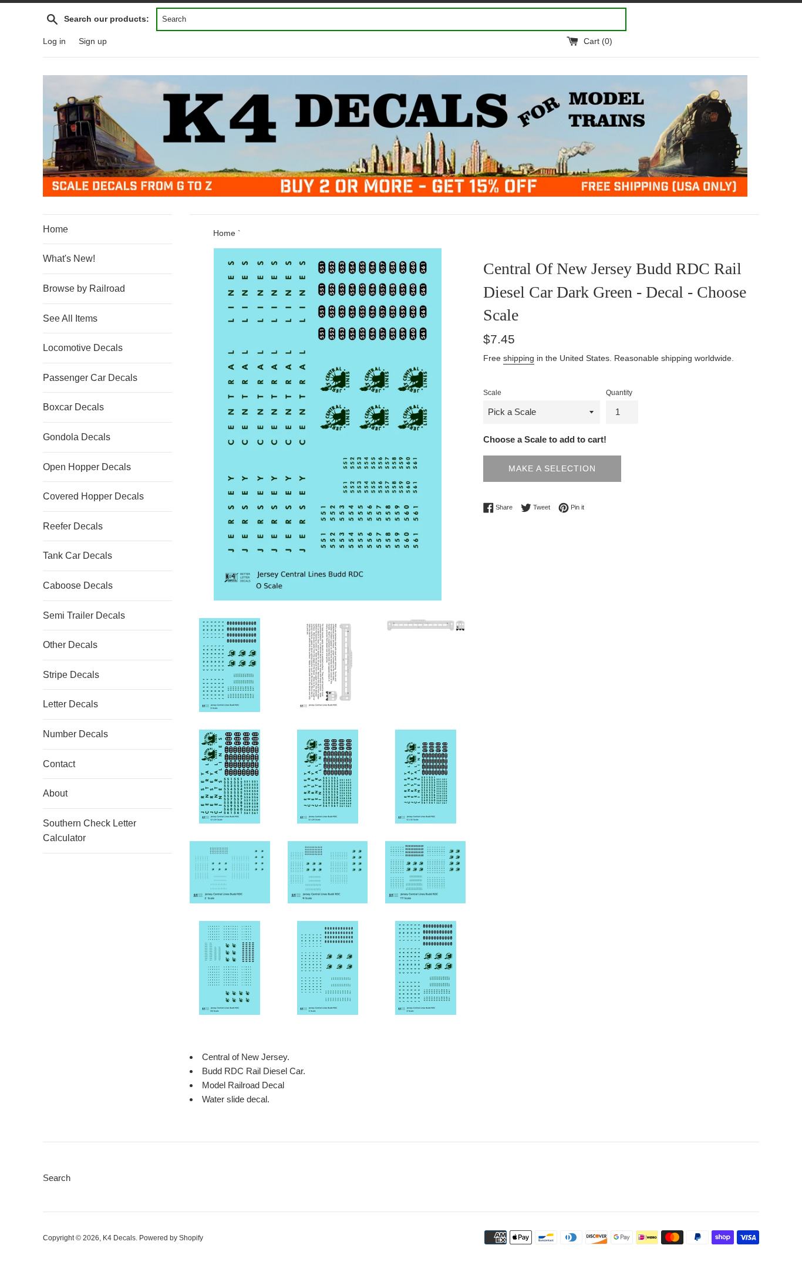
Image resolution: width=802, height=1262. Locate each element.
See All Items (70, 318)
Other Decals (70, 645)
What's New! (69, 259)
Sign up (93, 41)
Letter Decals (70, 704)
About (55, 793)
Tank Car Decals (77, 556)
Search (56, 1178)
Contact (59, 764)
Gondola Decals (76, 437)
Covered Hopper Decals (93, 496)
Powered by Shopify (171, 1238)
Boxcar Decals (73, 407)
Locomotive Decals (83, 348)
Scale (492, 393)
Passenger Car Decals (90, 378)
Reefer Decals (73, 526)
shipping (518, 358)
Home (55, 229)
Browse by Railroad (84, 288)
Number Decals (75, 734)
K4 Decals (119, 1238)
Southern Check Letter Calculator (89, 830)
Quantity (619, 393)
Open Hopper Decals (87, 467)
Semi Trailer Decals (84, 615)
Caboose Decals (78, 585)
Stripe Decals (71, 675)
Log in (54, 41)
